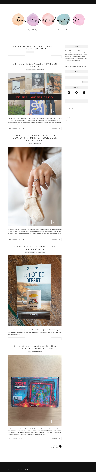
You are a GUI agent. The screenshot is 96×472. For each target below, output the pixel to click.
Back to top (83, 470)
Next (57, 111)
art (29, 351)
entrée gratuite (30, 69)
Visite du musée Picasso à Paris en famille (35, 65)
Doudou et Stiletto (69, 111)
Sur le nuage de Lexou (70, 105)
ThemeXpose (21, 470)
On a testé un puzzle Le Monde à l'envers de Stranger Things (35, 347)
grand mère (30, 52)
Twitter (76, 94)
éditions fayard (29, 252)
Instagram (69, 94)
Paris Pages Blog (69, 108)
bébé (30, 143)
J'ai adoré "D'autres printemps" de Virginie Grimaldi (35, 47)
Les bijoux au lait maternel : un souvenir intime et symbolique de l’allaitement (35, 137)
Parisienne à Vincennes (70, 114)
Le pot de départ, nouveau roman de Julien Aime (35, 247)
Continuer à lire (56, 56)
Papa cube (67, 120)
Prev (53, 111)
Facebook (84, 94)
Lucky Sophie (68, 117)
